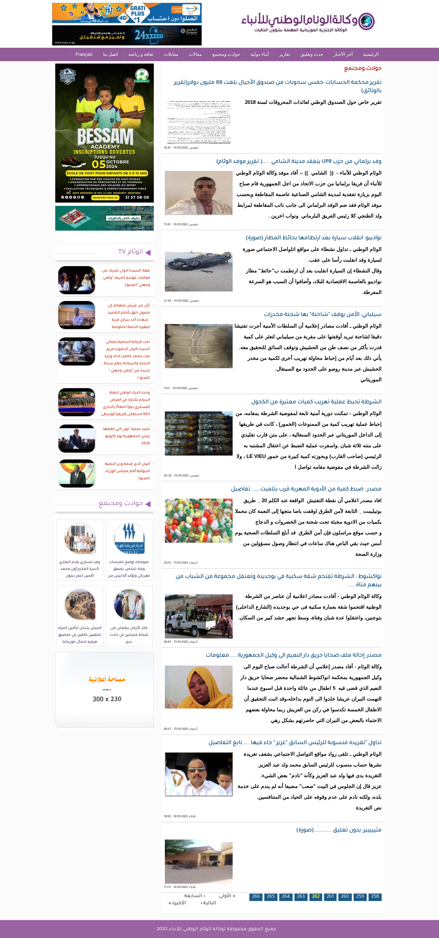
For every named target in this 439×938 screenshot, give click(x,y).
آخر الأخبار (343, 54)
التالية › (208, 903)
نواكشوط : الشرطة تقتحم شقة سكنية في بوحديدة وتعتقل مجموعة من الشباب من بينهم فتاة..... (279, 581)
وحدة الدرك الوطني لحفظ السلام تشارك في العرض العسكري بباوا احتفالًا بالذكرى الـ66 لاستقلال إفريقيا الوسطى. (125, 403)
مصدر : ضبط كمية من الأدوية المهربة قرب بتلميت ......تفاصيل (306, 490)
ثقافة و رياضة (141, 54)
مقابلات (171, 54)
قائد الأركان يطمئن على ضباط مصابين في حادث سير (129, 635)
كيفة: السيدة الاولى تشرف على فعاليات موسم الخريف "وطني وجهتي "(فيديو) (126, 278)
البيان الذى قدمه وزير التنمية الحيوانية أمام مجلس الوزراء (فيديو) (127, 471)
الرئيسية (371, 54)
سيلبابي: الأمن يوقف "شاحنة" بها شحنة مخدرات (323, 315)
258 (375, 897)
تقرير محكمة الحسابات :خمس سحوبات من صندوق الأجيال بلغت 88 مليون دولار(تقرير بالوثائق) (278, 87)
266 (256, 897)
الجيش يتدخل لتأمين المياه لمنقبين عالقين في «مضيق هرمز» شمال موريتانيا (80, 635)
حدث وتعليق (311, 54)
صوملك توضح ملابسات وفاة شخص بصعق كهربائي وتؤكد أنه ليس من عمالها (129, 573)
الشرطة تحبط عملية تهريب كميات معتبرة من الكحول (316, 402)
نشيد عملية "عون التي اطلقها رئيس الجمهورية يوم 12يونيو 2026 (126, 437)
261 (330, 897)
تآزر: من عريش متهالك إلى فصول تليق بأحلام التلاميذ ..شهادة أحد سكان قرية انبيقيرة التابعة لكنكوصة (129, 316)
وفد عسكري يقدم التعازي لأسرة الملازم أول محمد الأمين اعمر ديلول (79, 569)
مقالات (195, 54)
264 (286, 897)
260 (345, 897)
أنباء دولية (260, 54)
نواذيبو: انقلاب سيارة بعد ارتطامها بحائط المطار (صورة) (314, 238)
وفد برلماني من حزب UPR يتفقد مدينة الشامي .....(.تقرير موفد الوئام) (299, 162)
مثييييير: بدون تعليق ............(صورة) (339, 831)
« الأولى (227, 896)
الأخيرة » (177, 903)
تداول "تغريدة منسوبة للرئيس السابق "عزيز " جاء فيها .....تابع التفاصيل (295, 743)
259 (360, 897)
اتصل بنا (110, 54)
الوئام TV (130, 252)
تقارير (284, 54)
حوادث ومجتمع (226, 54)
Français (84, 54)
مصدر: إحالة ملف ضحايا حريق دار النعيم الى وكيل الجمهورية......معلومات (294, 656)
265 (271, 897)
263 (301, 897)
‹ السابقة (194, 896)
